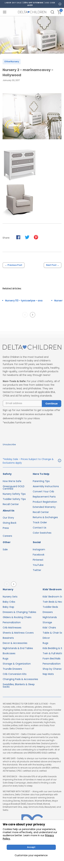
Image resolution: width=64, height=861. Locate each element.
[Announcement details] (59, 461)
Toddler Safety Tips (14, 499)
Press (6, 528)
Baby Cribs (9, 601)
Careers (7, 536)
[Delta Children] (32, 347)
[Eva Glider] (20, 216)
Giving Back (9, 523)
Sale (5, 549)
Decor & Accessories (15, 643)
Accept (31, 847)
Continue (51, 403)
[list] (26, 305)
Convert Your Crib (43, 491)
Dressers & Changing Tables (19, 612)
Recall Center (11, 504)
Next (33, 314)
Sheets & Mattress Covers (18, 632)
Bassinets (8, 638)
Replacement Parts (44, 496)
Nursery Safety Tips (14, 494)
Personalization (12, 622)
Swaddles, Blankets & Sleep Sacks (19, 685)
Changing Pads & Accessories (20, 679)
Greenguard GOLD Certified (13, 487)
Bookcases (9, 653)
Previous (26, 314)
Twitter (37, 570)
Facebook (38, 554)
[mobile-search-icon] (52, 12)
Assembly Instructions (46, 486)
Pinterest (38, 559)
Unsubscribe (9, 444)
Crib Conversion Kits (14, 674)
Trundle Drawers (12, 669)
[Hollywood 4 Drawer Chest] (20, 181)
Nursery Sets (10, 596)
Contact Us (39, 527)
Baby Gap (8, 607)
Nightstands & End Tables (18, 648)
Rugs (5, 658)
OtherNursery (11, 61)
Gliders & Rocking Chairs (17, 617)
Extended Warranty (44, 507)
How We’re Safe (12, 481)
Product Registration (45, 502)
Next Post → (52, 265)
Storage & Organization (17, 663)
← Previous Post (13, 265)
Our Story (8, 517)
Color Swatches (42, 532)
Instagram (39, 549)
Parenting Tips (41, 481)
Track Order (40, 522)
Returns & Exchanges (45, 517)
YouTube (38, 565)
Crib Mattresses (12, 627)
